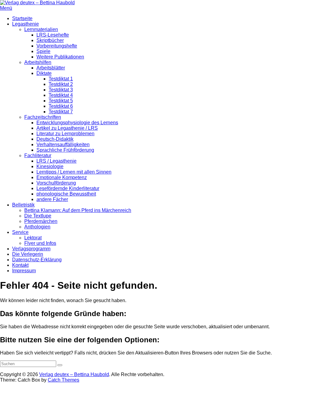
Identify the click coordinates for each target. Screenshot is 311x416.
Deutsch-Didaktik (54, 139)
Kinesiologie (49, 166)
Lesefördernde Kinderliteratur (67, 188)
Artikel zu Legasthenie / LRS (67, 128)
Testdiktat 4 (61, 95)
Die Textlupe (37, 215)
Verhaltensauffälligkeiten (63, 144)
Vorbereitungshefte (56, 45)
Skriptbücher (50, 40)
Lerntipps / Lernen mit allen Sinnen (73, 172)
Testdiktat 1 (61, 78)
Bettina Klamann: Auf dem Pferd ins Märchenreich (77, 210)
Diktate (44, 73)
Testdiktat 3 (61, 89)
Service (20, 232)
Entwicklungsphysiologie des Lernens (77, 122)
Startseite (22, 18)
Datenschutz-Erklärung (37, 259)
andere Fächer (52, 199)
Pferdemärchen (40, 221)
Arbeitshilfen (37, 62)
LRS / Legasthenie (56, 161)
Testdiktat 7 (61, 111)
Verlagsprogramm (31, 248)
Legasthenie (25, 23)
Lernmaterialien (41, 29)
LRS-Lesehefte (52, 34)
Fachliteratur (37, 155)
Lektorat (33, 237)
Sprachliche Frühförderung (65, 150)
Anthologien (37, 226)
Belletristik (23, 204)
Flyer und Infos (40, 243)
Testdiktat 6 (61, 106)
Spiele (43, 51)
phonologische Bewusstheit (66, 193)
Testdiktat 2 (61, 84)
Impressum (24, 270)
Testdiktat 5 (61, 100)
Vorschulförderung (56, 182)
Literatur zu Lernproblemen (65, 133)
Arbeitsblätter (50, 67)
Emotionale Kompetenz (61, 177)
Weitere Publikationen (60, 56)
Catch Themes (63, 380)
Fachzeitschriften (42, 117)
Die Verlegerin (27, 254)
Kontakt (20, 265)
